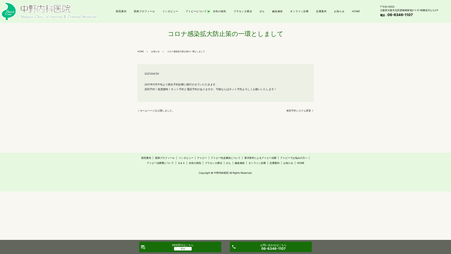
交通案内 (321, 11)
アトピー (202, 157)
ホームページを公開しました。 (157, 110)
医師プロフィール (144, 11)
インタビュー (170, 11)
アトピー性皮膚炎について (225, 157)
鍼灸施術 (277, 11)
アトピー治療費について (160, 162)
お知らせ (339, 11)
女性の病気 (219, 11)
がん (262, 11)
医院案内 (121, 11)
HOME (356, 11)
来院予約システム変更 (298, 110)
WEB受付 (183, 245)
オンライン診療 (299, 11)
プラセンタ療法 (243, 11)
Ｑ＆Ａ (181, 162)
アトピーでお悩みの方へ (293, 157)
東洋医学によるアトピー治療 (260, 157)
